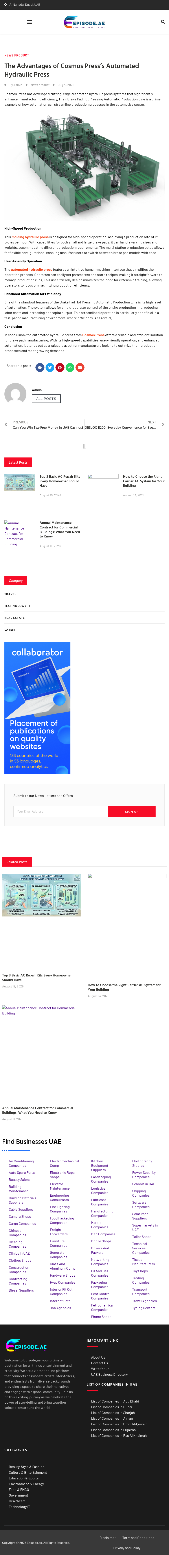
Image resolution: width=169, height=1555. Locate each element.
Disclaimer (107, 1537)
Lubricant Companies (99, 1202)
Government (18, 1495)
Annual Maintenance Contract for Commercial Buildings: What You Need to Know (60, 529)
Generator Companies (58, 1254)
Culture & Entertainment (28, 1472)
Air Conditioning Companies (21, 1163)
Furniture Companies (58, 1243)
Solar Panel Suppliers (140, 1216)
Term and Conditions (138, 1537)
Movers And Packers (100, 1250)
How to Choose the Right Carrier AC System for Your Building (144, 481)
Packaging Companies (99, 1284)
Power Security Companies (144, 1174)
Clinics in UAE (19, 1253)
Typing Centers (144, 1308)
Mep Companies (103, 1234)
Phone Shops (101, 1316)
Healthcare (17, 1501)
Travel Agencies (144, 1301)
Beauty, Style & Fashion (26, 1466)
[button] (30, 22)
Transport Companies (141, 1291)
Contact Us (99, 1363)
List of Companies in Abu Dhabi (115, 1401)
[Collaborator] (37, 772)
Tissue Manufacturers (143, 1261)
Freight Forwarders (59, 1231)
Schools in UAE (143, 1184)
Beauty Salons (20, 1179)
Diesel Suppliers (21, 1290)
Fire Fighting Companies (60, 1209)
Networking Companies (100, 1261)
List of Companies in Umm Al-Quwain (119, 1424)
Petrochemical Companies (102, 1307)
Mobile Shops (101, 1241)
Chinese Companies (17, 1232)
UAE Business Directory (109, 1374)
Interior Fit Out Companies (61, 1291)
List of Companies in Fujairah (113, 1430)
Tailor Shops (141, 1236)
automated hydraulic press (31, 269)
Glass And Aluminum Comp (62, 1266)
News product (16, 55)
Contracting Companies (18, 1281)
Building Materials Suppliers (22, 1200)
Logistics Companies (99, 1190)
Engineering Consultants (59, 1197)
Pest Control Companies (100, 1296)
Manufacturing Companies (102, 1213)
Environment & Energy (26, 1484)
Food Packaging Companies (62, 1220)
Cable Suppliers (21, 1209)
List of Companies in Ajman (112, 1418)
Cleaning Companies (17, 1244)
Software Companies (141, 1204)
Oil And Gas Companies (99, 1273)
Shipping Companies (141, 1193)
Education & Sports (24, 1478)
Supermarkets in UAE (145, 1227)
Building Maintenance (19, 1188)
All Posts (46, 399)
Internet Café (60, 1301)
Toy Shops (140, 1271)
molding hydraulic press (30, 237)
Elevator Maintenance (60, 1186)
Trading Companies (141, 1280)
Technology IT (19, 1506)
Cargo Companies (22, 1223)
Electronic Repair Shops (63, 1174)
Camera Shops (20, 1216)
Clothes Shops (20, 1260)
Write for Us (100, 1368)
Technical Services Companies (141, 1247)
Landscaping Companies (101, 1179)
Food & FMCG (19, 1489)
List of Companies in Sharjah (113, 1412)
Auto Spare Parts (22, 1172)
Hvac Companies (62, 1282)
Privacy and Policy (126, 1548)
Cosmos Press (93, 335)
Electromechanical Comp (64, 1163)
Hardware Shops (62, 1275)
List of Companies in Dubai (111, 1407)
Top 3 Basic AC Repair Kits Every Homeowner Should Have (60, 481)
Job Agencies (60, 1308)
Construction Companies (19, 1269)
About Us (98, 1357)
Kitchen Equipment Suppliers (99, 1165)
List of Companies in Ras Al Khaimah (119, 1435)
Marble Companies (99, 1224)
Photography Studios (142, 1163)
